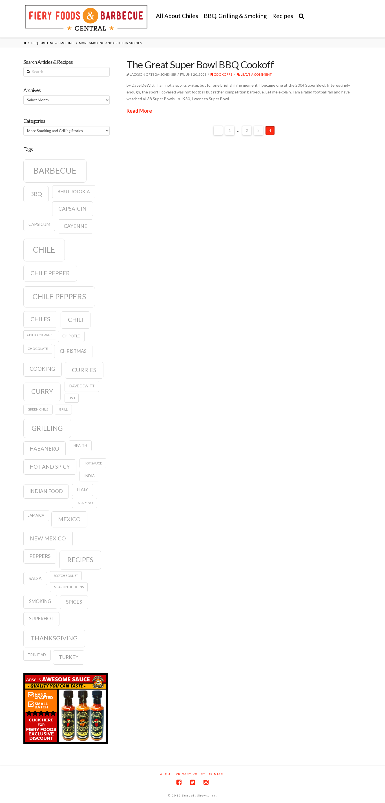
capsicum (39, 224)
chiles (40, 319)
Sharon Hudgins (69, 587)
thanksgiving (54, 638)
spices (74, 602)
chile (44, 249)
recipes (80, 560)
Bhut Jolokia (73, 191)
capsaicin (72, 209)
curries (84, 369)
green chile (38, 409)
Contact (217, 774)
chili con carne (39, 335)
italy (82, 489)
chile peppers (59, 296)
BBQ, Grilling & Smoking (52, 43)
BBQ (36, 193)
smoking (40, 601)
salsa (35, 578)
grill (63, 409)
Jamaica (36, 515)
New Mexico (48, 538)
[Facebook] (179, 782)
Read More (139, 111)
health (80, 445)
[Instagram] (206, 782)
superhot (41, 618)
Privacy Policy (191, 774)
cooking (42, 369)
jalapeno (84, 503)
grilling (47, 428)
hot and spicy (50, 467)
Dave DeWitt (82, 386)
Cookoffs (222, 74)
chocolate (38, 348)
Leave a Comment (256, 74)
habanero (44, 449)
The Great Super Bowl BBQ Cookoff (200, 64)
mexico (69, 519)
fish (71, 398)
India (89, 475)
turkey (68, 657)
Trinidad (37, 655)
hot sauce (93, 463)
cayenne (75, 226)
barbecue (55, 170)
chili (75, 319)
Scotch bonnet (66, 575)
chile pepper (50, 273)
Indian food (46, 491)
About (166, 774)
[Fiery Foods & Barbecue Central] (86, 18)
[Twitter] (192, 782)
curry (42, 391)
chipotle (71, 336)
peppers (39, 556)
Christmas (73, 351)
